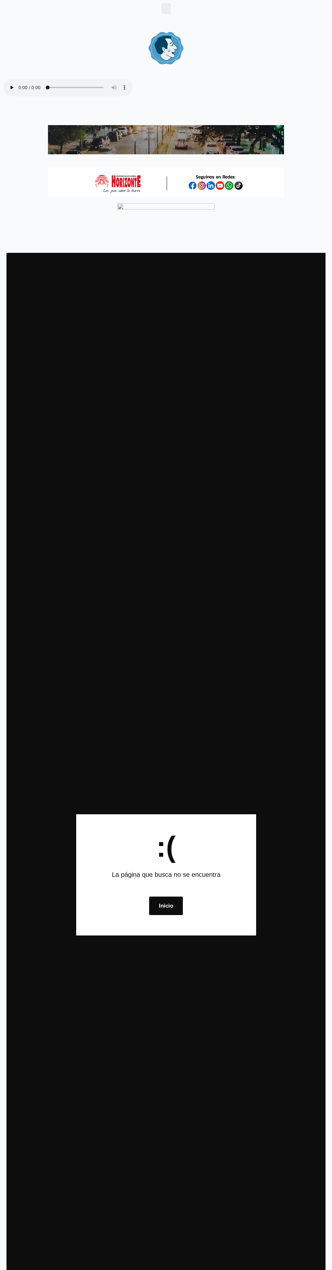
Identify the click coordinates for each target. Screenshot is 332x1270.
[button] (166, 8)
